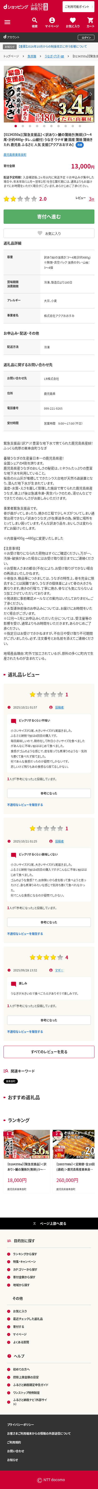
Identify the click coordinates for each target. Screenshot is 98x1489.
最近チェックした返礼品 (28, 1319)
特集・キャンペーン (24, 1262)
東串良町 (10, 1081)
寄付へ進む (49, 216)
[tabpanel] (49, 94)
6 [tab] (52, 126)
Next (90, 94)
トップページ (11, 56)
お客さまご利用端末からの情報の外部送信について (39, 1433)
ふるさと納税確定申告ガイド (31, 1385)
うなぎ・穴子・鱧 (54, 56)
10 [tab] (80, 126)
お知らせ (12, 1460)
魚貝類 (32, 56)
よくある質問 (21, 1342)
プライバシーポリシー (20, 1425)
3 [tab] (30, 126)
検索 (35, 26)
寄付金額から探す (24, 1277)
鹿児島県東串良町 (15, 155)
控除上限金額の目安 (26, 1377)
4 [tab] (37, 126)
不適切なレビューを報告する (25, 805)
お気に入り (72, 26)
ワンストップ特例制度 (26, 1393)
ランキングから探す (25, 1254)
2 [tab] (23, 126)
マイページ (52, 26)
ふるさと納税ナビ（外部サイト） (30, 1402)
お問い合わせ (15, 1451)
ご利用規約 (14, 1442)
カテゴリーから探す (25, 1269)
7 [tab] (59, 126)
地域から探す (21, 1285)
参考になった (49, 793)
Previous (7, 94)
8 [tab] (66, 126)
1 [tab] (16, 126)
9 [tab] (73, 126)
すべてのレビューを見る (49, 1051)
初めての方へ (21, 1369)
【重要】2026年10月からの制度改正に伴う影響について (53, 46)
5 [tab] (44, 126)
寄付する (18, 1327)
